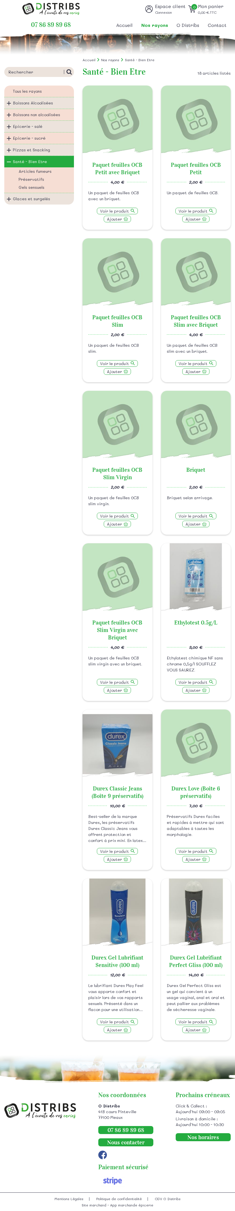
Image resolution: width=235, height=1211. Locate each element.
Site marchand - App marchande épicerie (117, 1205)
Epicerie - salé (27, 126)
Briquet (195, 469)
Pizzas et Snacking (31, 149)
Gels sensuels (31, 187)
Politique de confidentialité (119, 1198)
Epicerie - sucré (29, 138)
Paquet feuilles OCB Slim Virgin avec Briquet (117, 630)
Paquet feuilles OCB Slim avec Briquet (196, 321)
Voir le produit (114, 211)
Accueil (124, 25)
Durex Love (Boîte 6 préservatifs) (195, 792)
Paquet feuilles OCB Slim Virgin (117, 473)
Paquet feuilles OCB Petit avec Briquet (117, 168)
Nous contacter (125, 1142)
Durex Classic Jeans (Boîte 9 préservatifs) (117, 792)
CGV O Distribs (168, 1198)
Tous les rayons (27, 91)
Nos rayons (154, 25)
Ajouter (114, 219)
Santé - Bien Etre (30, 161)
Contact (217, 25)
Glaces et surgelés (31, 198)
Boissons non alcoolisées (36, 114)
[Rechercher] (69, 72)
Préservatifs (31, 179)
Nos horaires (203, 1137)
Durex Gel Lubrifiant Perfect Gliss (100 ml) (195, 961)
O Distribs (188, 25)
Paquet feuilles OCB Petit (196, 168)
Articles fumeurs (35, 171)
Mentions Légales (68, 1198)
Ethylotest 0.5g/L (195, 622)
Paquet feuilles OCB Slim (117, 321)
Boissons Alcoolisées (33, 103)
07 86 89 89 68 (51, 25)
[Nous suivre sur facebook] (102, 1155)
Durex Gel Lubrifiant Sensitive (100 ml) (117, 961)
